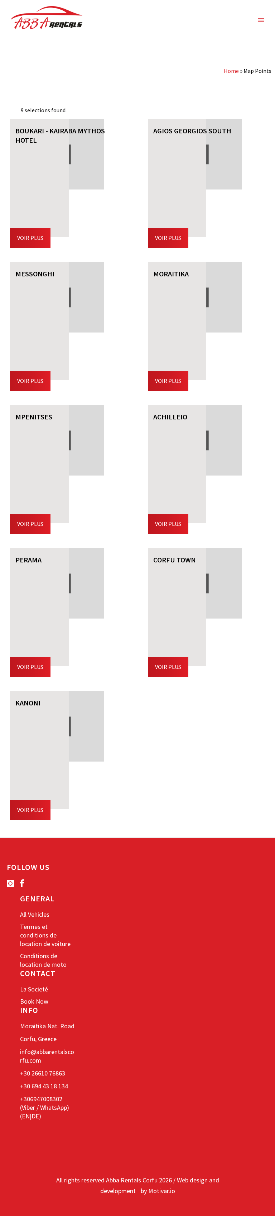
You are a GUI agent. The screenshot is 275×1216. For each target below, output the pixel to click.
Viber (28, 1107)
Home (231, 70)
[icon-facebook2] (22, 883)
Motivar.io (161, 1191)
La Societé (34, 989)
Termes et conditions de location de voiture (45, 935)
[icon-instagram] (12, 883)
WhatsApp (53, 1107)
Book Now (34, 1001)
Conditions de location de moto (43, 960)
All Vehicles (34, 914)
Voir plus (30, 237)
